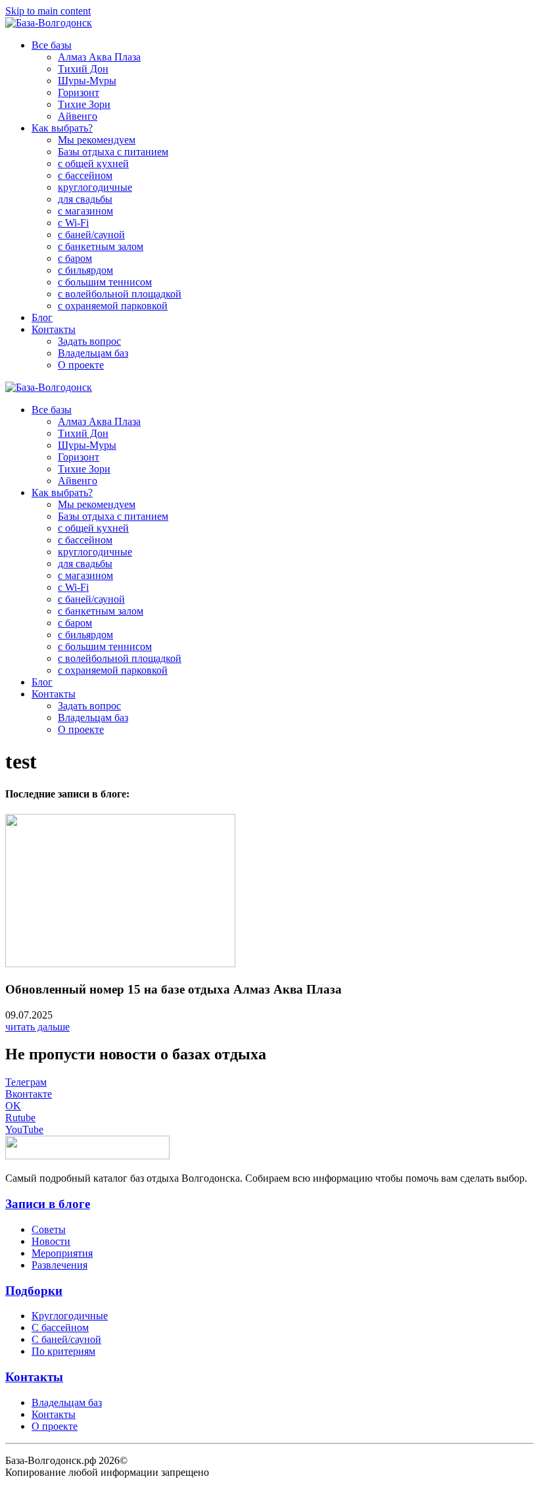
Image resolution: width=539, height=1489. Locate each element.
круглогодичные (95, 187)
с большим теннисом (105, 282)
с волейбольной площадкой (119, 293)
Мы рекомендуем (96, 139)
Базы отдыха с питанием (113, 151)
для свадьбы (85, 199)
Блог (42, 317)
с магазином (85, 210)
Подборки (33, 1291)
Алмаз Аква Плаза (99, 57)
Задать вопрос (89, 341)
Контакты (54, 329)
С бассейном (60, 1327)
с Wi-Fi (73, 222)
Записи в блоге (47, 1204)
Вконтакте (28, 1093)
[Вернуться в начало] (48, 22)
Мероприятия (62, 1253)
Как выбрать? (62, 128)
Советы (49, 1229)
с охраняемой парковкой (113, 305)
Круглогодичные (70, 1315)
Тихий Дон (83, 68)
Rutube (20, 1117)
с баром (75, 258)
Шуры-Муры (87, 80)
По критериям (63, 1351)
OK (13, 1105)
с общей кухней (93, 163)
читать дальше (37, 1026)
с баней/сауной (91, 234)
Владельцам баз (93, 353)
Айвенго (77, 116)
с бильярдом (85, 270)
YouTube (24, 1129)
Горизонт (78, 92)
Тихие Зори (84, 104)
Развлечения (59, 1265)
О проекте (81, 364)
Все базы (52, 45)
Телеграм (26, 1082)
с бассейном (85, 175)
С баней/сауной (66, 1339)
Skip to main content (48, 10)
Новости (51, 1241)
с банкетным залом (100, 246)
